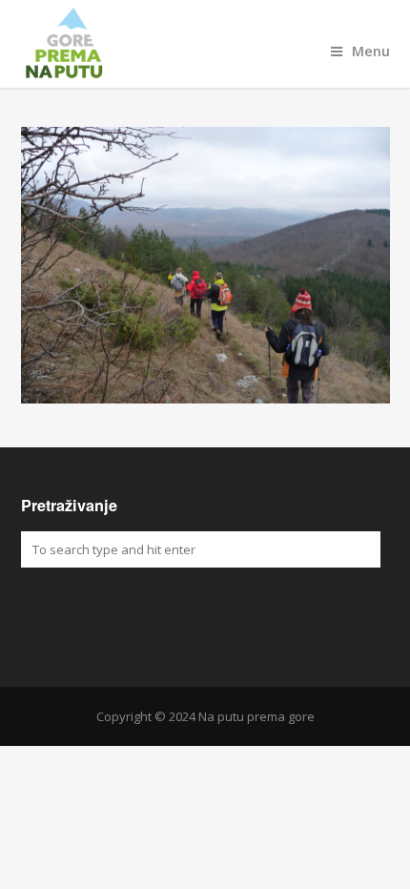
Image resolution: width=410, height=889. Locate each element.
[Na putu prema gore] (205, 44)
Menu (371, 51)
